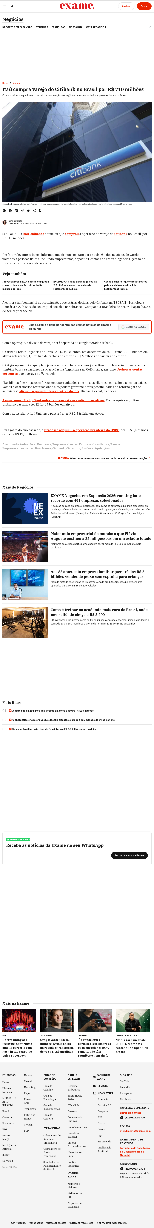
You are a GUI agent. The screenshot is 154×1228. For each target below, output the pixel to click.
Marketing (30, 1087)
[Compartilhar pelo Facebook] (10, 210)
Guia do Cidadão (48, 1087)
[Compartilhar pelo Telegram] (22, 210)
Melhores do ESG (75, 1195)
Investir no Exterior (74, 1135)
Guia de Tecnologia (49, 1097)
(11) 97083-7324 (135, 1168)
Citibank (58, 448)
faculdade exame (103, 1077)
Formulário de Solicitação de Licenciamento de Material (135, 1152)
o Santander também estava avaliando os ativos (68, 400)
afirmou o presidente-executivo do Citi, (49, 391)
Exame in (103, 1099)
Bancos (115, 444)
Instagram (126, 1093)
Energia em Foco (77, 1127)
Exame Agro (28, 1101)
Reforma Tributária (74, 1087)
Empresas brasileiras (94, 444)
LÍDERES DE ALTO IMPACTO (9, 1102)
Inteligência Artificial (9, 1147)
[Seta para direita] (146, 26)
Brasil (5, 1111)
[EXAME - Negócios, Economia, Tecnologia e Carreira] (77, 6)
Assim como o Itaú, (16, 400)
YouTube (125, 1081)
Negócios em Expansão (75, 1205)
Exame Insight (6, 1137)
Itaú (38, 448)
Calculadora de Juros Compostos (52, 1152)
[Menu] (4, 6)
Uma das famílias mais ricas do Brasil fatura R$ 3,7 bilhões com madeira (54, 729)
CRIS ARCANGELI (96, 27)
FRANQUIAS (58, 27)
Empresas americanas (18, 448)
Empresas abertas (65, 444)
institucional (18, 1223)
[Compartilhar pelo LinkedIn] (16, 210)
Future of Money (29, 1116)
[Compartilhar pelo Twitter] (28, 210)
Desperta (103, 1111)
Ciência (28, 1124)
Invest (5, 1154)
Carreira (7, 1117)
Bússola (72, 1111)
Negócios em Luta (75, 1154)
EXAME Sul (74, 1105)
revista (103, 1085)
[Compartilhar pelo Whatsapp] (4, 210)
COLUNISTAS (9, 1166)
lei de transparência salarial (111, 1223)
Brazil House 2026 (75, 1097)
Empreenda (104, 1141)
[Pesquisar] (12, 6)
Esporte (28, 1093)
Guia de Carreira (48, 1116)
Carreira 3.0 (104, 1105)
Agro (100, 1135)
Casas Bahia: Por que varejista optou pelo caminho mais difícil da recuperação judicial (125, 285)
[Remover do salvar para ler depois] (40, 210)
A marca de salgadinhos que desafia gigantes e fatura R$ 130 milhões (53, 710)
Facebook (125, 1099)
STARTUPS (42, 27)
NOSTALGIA (76, 27)
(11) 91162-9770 (135, 1117)
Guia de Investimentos (51, 1107)
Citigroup (73, 448)
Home (5, 83)
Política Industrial (73, 1164)
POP (26, 1130)
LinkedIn (125, 1087)
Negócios (12, 19)
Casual (28, 1081)
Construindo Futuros (75, 1119)
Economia (8, 1123)
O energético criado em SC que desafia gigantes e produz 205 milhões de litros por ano (63, 719)
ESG (4, 1129)
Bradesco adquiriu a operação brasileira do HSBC (81, 430)
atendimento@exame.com (135, 1130)
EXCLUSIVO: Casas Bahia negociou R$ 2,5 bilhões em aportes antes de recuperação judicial (75, 285)
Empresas (44, 444)
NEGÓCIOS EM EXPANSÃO (17, 27)
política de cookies (56, 1223)
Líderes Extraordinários (77, 1144)
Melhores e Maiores (74, 1185)
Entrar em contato (130, 1112)
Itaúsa (46, 448)
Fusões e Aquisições (96, 448)
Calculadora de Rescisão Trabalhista (52, 1139)
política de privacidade (80, 1223)
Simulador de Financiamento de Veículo (52, 1166)
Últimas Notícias (7, 1090)
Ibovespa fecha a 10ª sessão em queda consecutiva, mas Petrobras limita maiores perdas (25, 285)
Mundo (28, 1075)
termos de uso (35, 1223)
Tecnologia (30, 1108)
